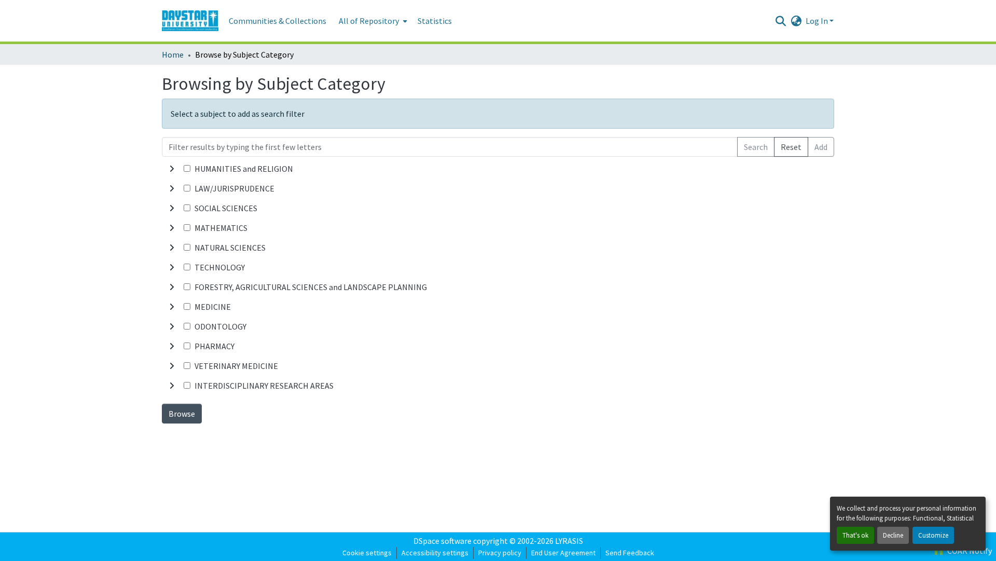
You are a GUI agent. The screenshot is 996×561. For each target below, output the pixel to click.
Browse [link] (182, 413)
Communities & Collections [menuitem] (277, 21)
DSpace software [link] (442, 541)
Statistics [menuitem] (435, 21)
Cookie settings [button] (367, 552)
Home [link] (173, 54)
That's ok (855, 535)
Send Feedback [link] (629, 552)
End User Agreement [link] (563, 552)
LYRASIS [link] (569, 541)
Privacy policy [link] (499, 552)
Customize (933, 535)
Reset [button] (791, 147)
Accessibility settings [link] (435, 552)
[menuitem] (372, 21)
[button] (190, 20)
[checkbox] (187, 168)
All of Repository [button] (369, 21)
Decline (893, 535)
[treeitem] (498, 188)
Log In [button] (817, 21)
